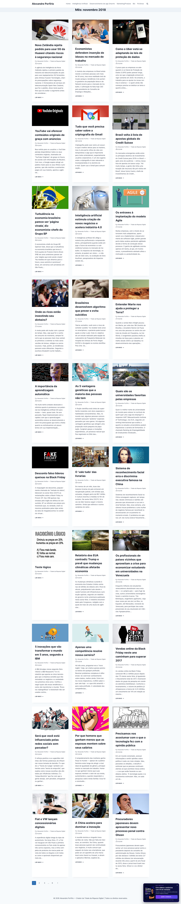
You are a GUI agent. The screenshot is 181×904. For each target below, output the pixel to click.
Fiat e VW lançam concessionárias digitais (46, 823)
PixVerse (140, 4)
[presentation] (50, 30)
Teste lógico (43, 567)
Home (68, 4)
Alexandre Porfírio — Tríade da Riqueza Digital (51, 61)
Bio (134, 4)
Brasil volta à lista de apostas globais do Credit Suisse (129, 138)
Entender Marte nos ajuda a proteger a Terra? (128, 308)
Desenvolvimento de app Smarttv (102, 4)
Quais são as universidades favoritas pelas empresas (131, 395)
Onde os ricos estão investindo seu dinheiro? (48, 315)
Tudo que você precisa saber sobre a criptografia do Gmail (89, 130)
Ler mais (39, 97)
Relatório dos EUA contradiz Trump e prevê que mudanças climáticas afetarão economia (88, 563)
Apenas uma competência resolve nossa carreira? (88, 651)
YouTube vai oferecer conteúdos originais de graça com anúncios (50, 134)
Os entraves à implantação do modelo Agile (131, 216)
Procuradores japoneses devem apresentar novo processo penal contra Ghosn (130, 827)
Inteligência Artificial (80, 4)
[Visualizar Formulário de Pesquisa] (147, 3)
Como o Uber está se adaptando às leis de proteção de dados (129, 53)
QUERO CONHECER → (166, 896)
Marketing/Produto (124, 4)
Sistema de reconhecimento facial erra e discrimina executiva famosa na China (130, 476)
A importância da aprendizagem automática (46, 390)
